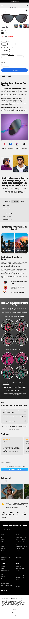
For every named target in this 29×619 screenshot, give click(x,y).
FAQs (17, 584)
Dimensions (15, 201)
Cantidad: (3, 62)
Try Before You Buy (20, 548)
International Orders (20, 577)
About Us (3, 566)
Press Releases (4, 578)
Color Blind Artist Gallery (21, 555)
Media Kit (3, 576)
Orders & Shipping (20, 575)
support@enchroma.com (6, 592)
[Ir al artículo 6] (25, 26)
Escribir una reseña (18, 469)
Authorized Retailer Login (6, 585)
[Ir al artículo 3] (12, 27)
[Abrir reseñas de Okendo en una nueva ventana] (6, 462)
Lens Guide (18, 566)
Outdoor (3, 539)
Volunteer (18, 553)
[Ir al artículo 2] (7, 27)
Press (2, 568)
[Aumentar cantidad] (8, 65)
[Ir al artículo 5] (20, 26)
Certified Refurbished (5, 557)
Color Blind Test (19, 550)
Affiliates (3, 581)
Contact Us (18, 586)
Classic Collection (5, 555)
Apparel (3, 559)
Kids (2, 544)
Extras (22, 201)
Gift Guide (3, 537)
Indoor (2, 541)
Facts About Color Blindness (22, 541)
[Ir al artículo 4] (16, 26)
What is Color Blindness (21, 539)
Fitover (2, 546)
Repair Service (19, 581)
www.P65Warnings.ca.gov (12, 507)
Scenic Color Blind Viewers (21, 546)
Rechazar (14, 612)
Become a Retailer (5, 583)
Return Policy (18, 570)
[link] (12, 44)
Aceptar (14, 609)
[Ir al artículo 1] (3, 27)
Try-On (3, 12)
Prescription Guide (20, 568)
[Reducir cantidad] (3, 65)
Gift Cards (3, 550)
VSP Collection (4, 30)
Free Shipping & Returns (14, 1)
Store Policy (18, 572)
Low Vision (3, 553)
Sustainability (19, 557)
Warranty (18, 579)
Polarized (3, 548)
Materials (7, 201)
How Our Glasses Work (21, 537)
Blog (2, 574)
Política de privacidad (21, 605)
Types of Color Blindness (21, 544)
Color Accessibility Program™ (5, 571)
